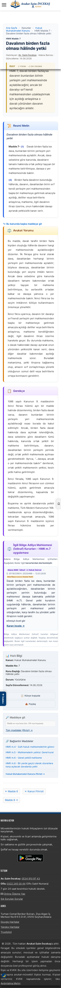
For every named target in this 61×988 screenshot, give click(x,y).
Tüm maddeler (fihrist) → (19, 730)
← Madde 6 (11, 791)
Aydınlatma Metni (10, 983)
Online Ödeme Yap (14, 893)
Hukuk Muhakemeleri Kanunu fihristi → (25, 774)
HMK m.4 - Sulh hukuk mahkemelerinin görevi (30, 746)
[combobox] (30, 723)
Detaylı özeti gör (16, 621)
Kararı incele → (16, 625)
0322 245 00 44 (16, 883)
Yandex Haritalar (10, 927)
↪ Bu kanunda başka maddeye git (22, 223)
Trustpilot (6, 932)
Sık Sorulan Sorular (12, 898)
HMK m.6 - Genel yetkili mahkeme (24, 757)
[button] (3, 699)
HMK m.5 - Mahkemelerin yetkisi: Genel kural (30, 752)
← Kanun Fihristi (34, 791)
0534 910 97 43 (31, 878)
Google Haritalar (10, 921)
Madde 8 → (11, 800)
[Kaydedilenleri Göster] (58, 504)
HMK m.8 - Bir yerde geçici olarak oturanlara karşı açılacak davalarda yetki (29, 765)
